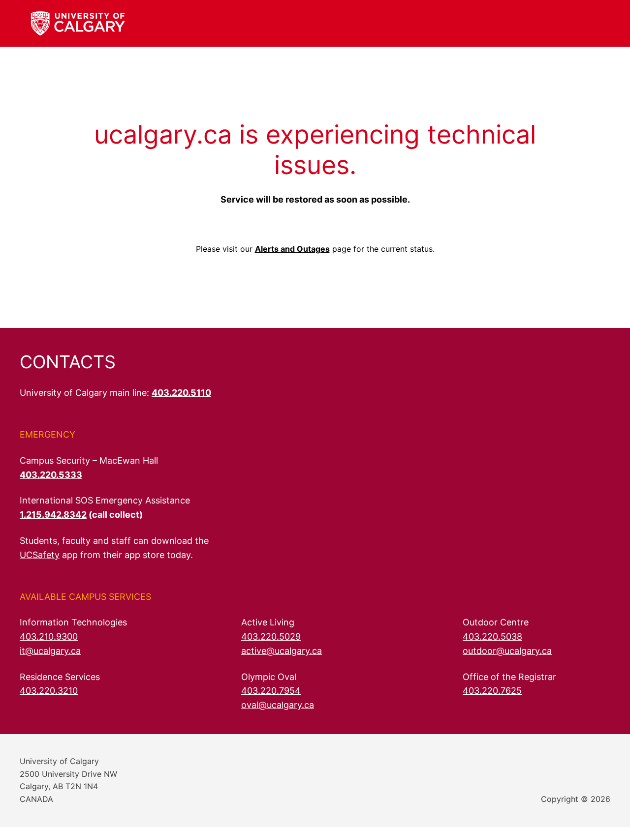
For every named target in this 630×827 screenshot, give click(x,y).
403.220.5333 (51, 475)
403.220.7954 (271, 690)
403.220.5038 (492, 636)
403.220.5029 (271, 636)
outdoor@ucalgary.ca (507, 651)
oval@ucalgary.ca (277, 705)
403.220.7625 (492, 690)
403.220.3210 (49, 690)
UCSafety (40, 555)
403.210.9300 (49, 636)
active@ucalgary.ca (281, 651)
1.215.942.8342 (53, 514)
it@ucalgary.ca (50, 651)
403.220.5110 (181, 392)
